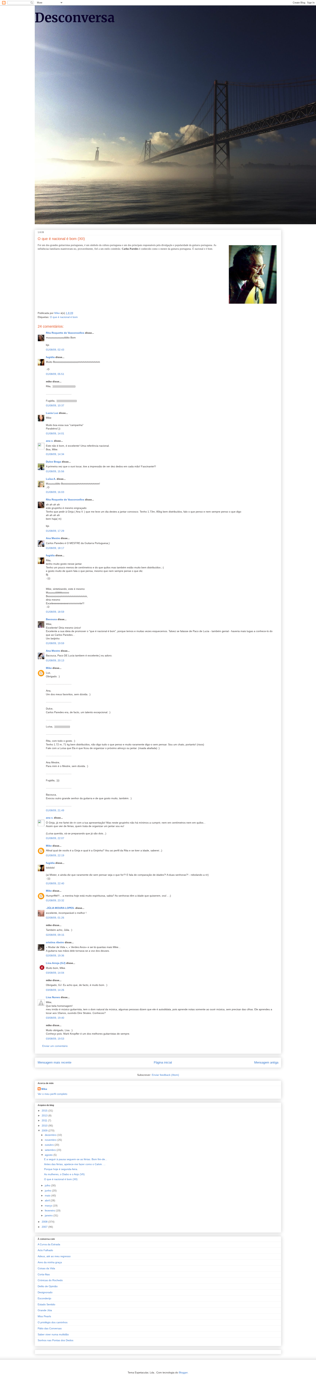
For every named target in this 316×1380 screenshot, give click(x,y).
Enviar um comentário (55, 1045)
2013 (45, 1115)
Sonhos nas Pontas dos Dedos (55, 1340)
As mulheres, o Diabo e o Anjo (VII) (64, 1174)
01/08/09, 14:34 (55, 454)
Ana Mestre (53, 538)
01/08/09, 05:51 (55, 374)
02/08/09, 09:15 (55, 934)
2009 (45, 1130)
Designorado (45, 1292)
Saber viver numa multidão (53, 1334)
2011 (45, 1120)
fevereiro (50, 1210)
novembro (51, 1139)
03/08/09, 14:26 (55, 989)
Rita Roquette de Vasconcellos (65, 332)
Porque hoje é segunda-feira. (61, 1169)
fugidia (50, 357)
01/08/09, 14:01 (55, 433)
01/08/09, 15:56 (55, 471)
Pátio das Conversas (50, 1328)
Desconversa (75, 18)
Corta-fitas (44, 1274)
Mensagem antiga (266, 1062)
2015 (45, 1110)
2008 (45, 1221)
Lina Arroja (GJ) (55, 963)
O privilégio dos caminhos (52, 1322)
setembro (51, 1149)
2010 (45, 1125)
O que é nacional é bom (64, 317)
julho (48, 1185)
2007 (45, 1226)
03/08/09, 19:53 (55, 1038)
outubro (49, 1144)
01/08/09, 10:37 (55, 405)
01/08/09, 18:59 (55, 611)
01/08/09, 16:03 (55, 492)
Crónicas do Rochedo (50, 1280)
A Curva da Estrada (49, 1244)
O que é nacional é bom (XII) (61, 1179)
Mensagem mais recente (54, 1062)
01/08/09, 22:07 (55, 838)
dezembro (51, 1134)
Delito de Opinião (48, 1286)
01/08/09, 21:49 (55, 810)
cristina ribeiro (55, 942)
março (49, 1205)
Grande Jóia (45, 1310)
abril (47, 1200)
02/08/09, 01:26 (55, 917)
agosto (49, 1154)
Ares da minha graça (50, 1262)
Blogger (183, 1372)
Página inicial (163, 1062)
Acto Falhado (45, 1250)
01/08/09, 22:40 (55, 883)
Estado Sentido (46, 1304)
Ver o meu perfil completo (52, 1093)
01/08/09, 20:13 (55, 660)
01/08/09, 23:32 (55, 900)
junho (48, 1190)
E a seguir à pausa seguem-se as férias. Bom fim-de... (75, 1159)
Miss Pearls (44, 1316)
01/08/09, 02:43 (55, 349)
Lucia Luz (52, 412)
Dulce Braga (53, 461)
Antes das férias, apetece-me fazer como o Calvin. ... (75, 1164)
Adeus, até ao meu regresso (54, 1256)
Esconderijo (44, 1298)
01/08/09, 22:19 (55, 855)
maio (48, 1195)
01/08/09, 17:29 (55, 530)
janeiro (49, 1215)
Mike (49, 667)
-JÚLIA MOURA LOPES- (60, 907)
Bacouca (51, 619)
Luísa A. (51, 478)
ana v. (49, 440)
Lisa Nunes (53, 997)
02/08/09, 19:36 (55, 955)
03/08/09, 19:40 (55, 1017)
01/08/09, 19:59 (55, 643)
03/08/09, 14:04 (55, 972)
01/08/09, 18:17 (55, 548)
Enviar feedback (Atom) (165, 1074)
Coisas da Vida (46, 1268)
